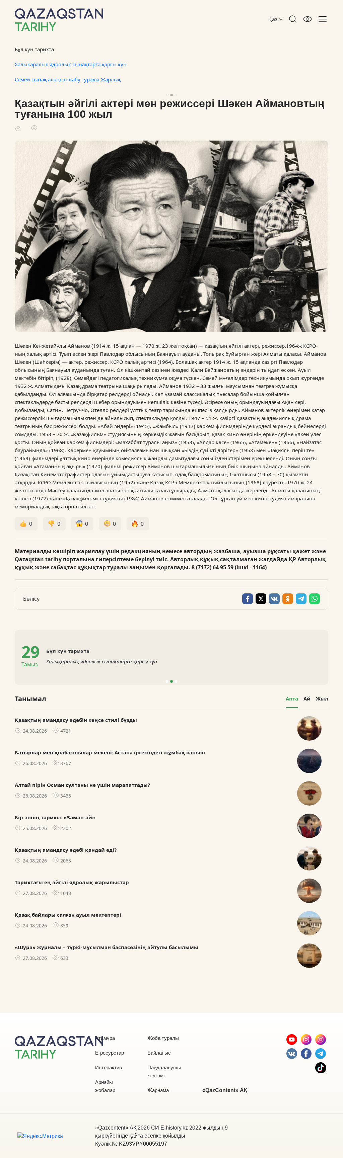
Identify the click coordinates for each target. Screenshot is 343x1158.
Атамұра (105, 1038)
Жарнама (158, 1090)
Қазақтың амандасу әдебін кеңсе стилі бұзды (76, 720)
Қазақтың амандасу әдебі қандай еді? (66, 849)
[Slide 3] (176, 681)
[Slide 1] (166, 681)
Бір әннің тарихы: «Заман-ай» (55, 817)
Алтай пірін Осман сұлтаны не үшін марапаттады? (82, 784)
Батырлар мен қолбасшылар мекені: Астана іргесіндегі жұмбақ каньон (110, 752)
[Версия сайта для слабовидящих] (307, 19)
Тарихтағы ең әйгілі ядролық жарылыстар (72, 882)
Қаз (273, 19)
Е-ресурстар (109, 1053)
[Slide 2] (171, 681)
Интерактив (108, 1067)
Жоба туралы (163, 1038)
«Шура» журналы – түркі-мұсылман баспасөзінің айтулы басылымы (106, 947)
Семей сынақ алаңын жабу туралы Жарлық (68, 79)
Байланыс (159, 1053)
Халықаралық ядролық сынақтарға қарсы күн (71, 64)
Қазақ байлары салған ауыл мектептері (68, 914)
